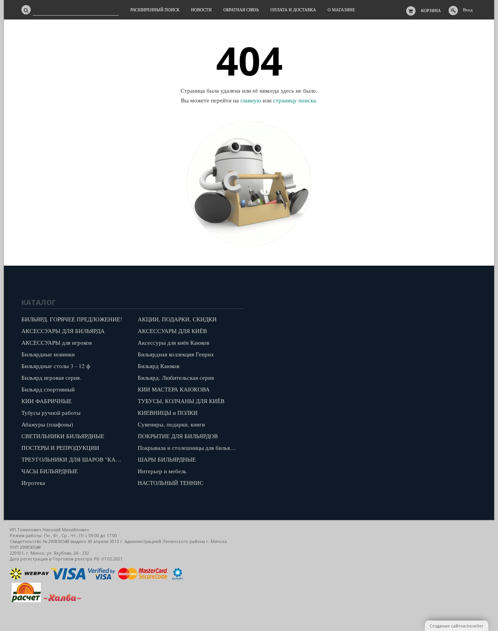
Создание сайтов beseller (457, 626)
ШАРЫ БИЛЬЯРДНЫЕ (167, 459)
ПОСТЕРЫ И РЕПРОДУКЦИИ (60, 447)
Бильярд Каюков (158, 366)
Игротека (33, 482)
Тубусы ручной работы (51, 412)
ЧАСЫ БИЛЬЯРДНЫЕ (49, 471)
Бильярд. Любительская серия (176, 377)
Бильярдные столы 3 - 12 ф (55, 366)
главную (250, 100)
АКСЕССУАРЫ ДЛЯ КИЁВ (172, 331)
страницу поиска (294, 100)
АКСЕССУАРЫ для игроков (56, 342)
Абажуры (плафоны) (47, 424)
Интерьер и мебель (162, 471)
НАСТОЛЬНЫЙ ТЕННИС (170, 482)
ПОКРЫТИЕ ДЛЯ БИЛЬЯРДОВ (178, 436)
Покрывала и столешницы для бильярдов (190, 447)
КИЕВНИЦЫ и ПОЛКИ (168, 412)
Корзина (431, 10)
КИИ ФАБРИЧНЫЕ (46, 401)
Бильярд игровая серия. (51, 377)
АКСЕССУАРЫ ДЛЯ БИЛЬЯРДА (63, 331)
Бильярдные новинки (48, 354)
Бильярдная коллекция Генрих (176, 354)
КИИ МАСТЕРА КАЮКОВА (174, 389)
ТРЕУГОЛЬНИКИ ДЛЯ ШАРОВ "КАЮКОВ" (73, 459)
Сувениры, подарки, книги (171, 424)
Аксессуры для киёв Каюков (173, 342)
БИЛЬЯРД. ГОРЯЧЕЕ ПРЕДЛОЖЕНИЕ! (71, 319)
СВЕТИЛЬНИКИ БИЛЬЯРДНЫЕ (62, 436)
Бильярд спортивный (48, 389)
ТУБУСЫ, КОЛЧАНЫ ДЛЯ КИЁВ (181, 401)
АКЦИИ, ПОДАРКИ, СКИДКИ (177, 319)
